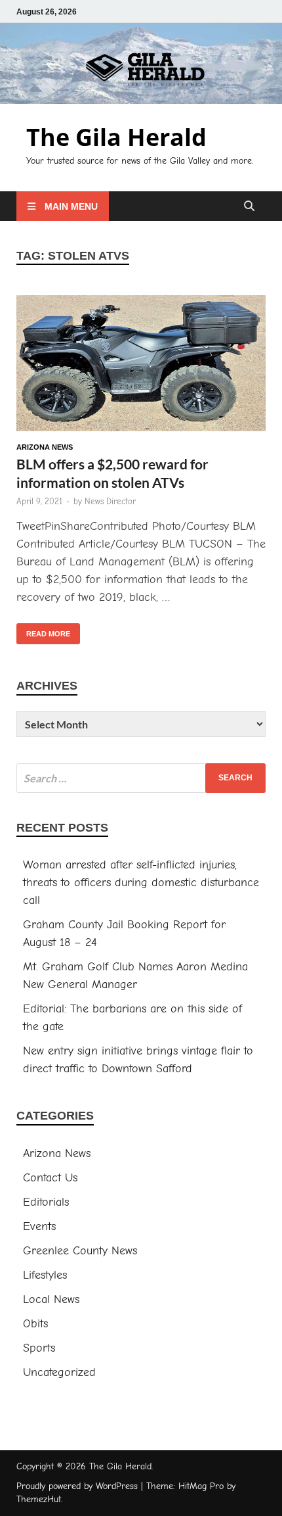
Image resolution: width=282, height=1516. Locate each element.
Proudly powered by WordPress (77, 1486)
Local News (51, 1299)
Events (39, 1226)
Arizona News (44, 447)
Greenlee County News (80, 1251)
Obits (35, 1324)
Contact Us (50, 1178)
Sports (39, 1348)
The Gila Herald (116, 137)
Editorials (46, 1202)
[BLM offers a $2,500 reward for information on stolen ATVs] (141, 366)
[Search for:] (141, 778)
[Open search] (249, 206)
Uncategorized (59, 1372)
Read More (43, 630)
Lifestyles (45, 1275)
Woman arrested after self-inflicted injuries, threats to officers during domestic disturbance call (141, 882)
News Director (110, 501)
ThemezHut (38, 1499)
